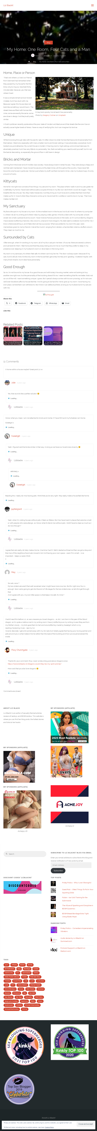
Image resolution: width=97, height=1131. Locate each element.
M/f (12, 985)
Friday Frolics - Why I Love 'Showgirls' (76, 883)
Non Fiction (30, 989)
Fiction (24, 977)
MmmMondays (10, 989)
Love (6, 985)
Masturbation (22, 985)
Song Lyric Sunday (11, 1001)
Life (25, 981)
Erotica (36, 973)
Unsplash (62, 115)
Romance (16, 993)
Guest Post (17, 981)
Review (7, 993)
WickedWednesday (12, 1009)
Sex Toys (19, 997)
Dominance (26, 973)
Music (21, 989)
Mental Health (35, 985)
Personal (41, 989)
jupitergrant (16, 509)
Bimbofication (9, 969)
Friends (7, 981)
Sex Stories (8, 997)
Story (33, 1001)
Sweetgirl (15, 436)
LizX (32, 981)
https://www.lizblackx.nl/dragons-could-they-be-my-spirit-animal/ (35, 664)
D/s (17, 973)
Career (36, 969)
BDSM (22, 965)
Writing (24, 1009)
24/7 (6, 965)
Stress (40, 1001)
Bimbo (30, 965)
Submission (9, 1005)
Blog (48, 43)
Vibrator (19, 1005)
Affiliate (14, 965)
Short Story (39, 997)
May (13, 572)
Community (9, 973)
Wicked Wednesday (32, 1005)
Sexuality (28, 997)
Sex (24, 993)
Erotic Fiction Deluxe (12, 977)
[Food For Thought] (48, 295)
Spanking (24, 1001)
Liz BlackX (8, 5)
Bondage (27, 969)
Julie (13, 382)
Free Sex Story (35, 977)
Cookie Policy (49, 1127)
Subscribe (58, 871)
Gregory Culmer (49, 115)
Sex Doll (32, 993)
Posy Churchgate (19, 650)
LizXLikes (40, 981)
